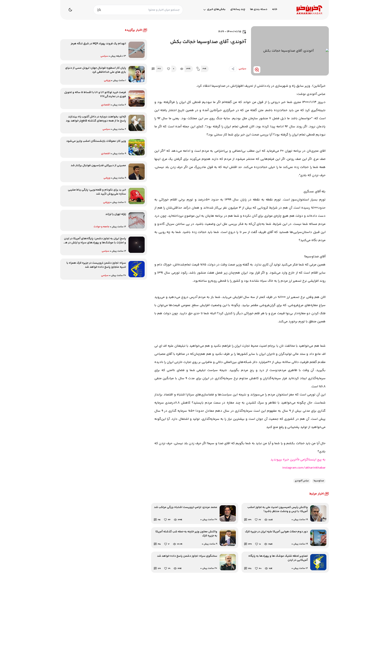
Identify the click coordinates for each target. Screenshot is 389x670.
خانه (274, 9)
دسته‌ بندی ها (258, 9)
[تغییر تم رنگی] (70, 9)
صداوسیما (319, 481)
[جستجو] (99, 9)
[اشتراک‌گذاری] (233, 68)
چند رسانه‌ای (237, 9)
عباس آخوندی (302, 481)
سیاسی (242, 69)
